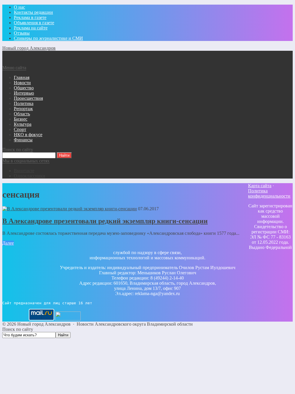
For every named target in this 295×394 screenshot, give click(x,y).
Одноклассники (29, 175)
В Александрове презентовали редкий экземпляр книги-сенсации (105, 221)
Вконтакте (24, 170)
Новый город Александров (29, 48)
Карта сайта (259, 185)
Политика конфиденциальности (269, 193)
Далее (8, 243)
